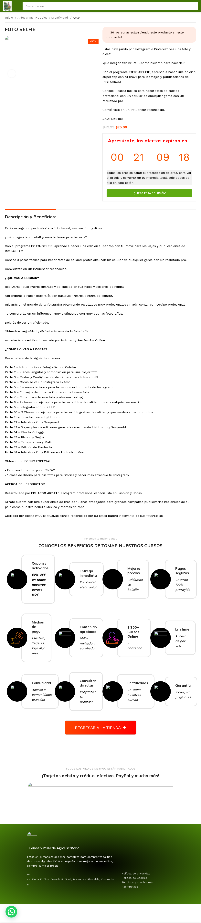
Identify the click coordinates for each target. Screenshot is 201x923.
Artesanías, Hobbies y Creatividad (43, 17)
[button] (11, 912)
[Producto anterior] (186, 18)
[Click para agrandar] (12, 74)
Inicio (9, 17)
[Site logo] (7, 6)
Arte (76, 17)
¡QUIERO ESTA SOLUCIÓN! (149, 193)
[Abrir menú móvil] (17, 6)
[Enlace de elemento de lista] (152, 873)
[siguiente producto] (194, 18)
